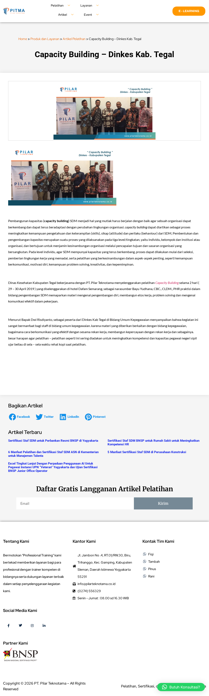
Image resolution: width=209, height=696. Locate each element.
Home (22, 39)
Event (88, 15)
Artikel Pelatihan (74, 39)
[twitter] (20, 625)
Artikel (62, 15)
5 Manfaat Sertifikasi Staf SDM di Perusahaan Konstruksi (147, 452)
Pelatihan (57, 5)
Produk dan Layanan (44, 39)
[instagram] (32, 625)
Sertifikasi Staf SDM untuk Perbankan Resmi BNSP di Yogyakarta (53, 441)
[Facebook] (8, 625)
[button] (20, 416)
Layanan (86, 5)
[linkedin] (44, 625)
